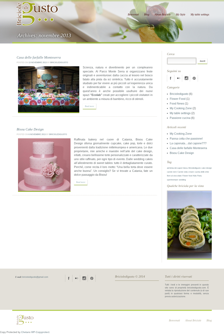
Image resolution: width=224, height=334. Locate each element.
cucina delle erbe (202, 172)
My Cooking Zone (181, 108)
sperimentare (172, 180)
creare (191, 172)
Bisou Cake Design (30, 129)
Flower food (187, 176)
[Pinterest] (194, 78)
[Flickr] (178, 78)
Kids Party (197, 176)
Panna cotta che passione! (186, 138)
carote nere (172, 172)
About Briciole (163, 14)
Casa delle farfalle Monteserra (39, 57)
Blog (146, 14)
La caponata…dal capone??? (188, 143)
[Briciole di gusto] (37, 12)
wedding (182, 180)
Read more (89, 106)
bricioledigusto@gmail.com (35, 277)
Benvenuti (133, 14)
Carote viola (182, 172)
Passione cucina (180, 117)
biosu (185, 168)
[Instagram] (186, 78)
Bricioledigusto (59, 62)
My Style (180, 14)
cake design (206, 168)
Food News (177, 103)
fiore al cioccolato (174, 176)
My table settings (200, 14)
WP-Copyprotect (40, 332)
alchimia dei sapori (175, 168)
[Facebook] (170, 78)
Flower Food (178, 98)
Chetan (25, 332)
